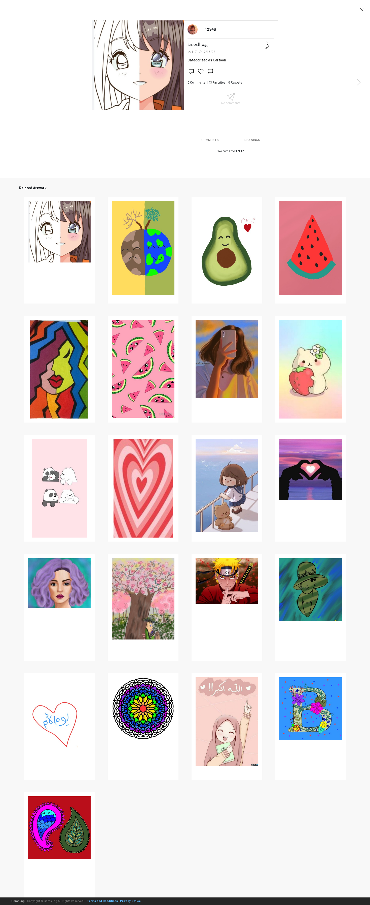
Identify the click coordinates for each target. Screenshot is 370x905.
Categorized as (207, 60)
